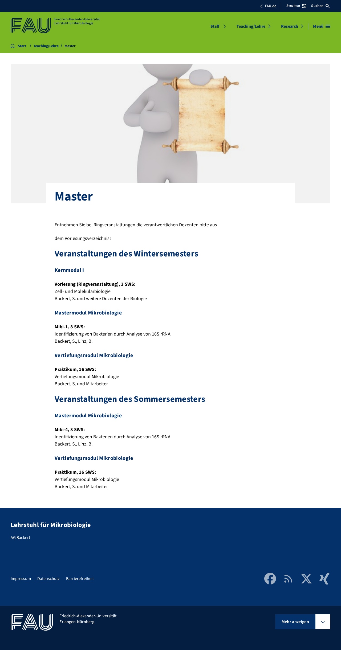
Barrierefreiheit (80, 579)
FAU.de (270, 6)
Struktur (293, 6)
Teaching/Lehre (251, 26)
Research (289, 26)
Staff (215, 26)
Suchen (317, 6)
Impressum (21, 579)
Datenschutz (48, 579)
